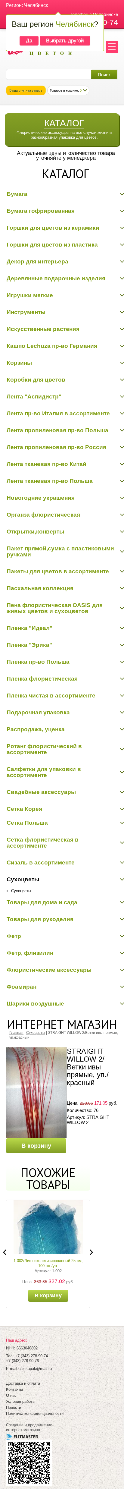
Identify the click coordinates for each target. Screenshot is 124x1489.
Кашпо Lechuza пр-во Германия (52, 346)
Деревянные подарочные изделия (56, 278)
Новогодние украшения (41, 498)
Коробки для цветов (36, 379)
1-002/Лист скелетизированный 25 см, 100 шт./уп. (48, 1263)
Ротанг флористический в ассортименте (44, 749)
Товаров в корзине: (66, 90)
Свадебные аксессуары (41, 792)
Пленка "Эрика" (29, 645)
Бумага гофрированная (41, 211)
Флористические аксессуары (49, 970)
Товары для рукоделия (40, 919)
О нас (11, 1395)
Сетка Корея (24, 809)
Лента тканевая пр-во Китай (46, 464)
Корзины (19, 363)
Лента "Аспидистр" (34, 396)
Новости (13, 1407)
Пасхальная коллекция (40, 588)
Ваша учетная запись (25, 90)
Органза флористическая (43, 515)
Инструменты (26, 312)
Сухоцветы (23, 879)
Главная (16, 1033)
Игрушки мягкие (30, 295)
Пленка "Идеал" (29, 628)
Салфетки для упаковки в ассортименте (44, 772)
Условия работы (20, 1401)
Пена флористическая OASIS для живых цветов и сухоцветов (55, 608)
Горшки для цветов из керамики (53, 228)
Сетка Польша (27, 823)
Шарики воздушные (35, 1003)
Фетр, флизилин (30, 953)
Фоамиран (21, 987)
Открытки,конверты (35, 531)
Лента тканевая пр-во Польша (50, 481)
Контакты (14, 1389)
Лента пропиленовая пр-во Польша (57, 430)
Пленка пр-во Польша (38, 662)
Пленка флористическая (42, 678)
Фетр (14, 936)
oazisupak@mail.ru (35, 1368)
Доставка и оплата (23, 1383)
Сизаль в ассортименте (41, 862)
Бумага (17, 194)
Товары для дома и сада (42, 902)
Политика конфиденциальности (35, 1413)
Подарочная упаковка (38, 712)
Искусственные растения (43, 329)
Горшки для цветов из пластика (52, 244)
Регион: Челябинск (27, 5)
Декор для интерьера (37, 261)
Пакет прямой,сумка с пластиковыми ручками (60, 551)
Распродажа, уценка (36, 729)
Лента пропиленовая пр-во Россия (56, 447)
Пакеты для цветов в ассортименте (58, 571)
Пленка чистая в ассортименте (51, 695)
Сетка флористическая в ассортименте (43, 842)
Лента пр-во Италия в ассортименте (58, 413)
